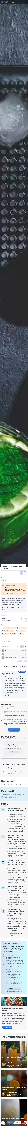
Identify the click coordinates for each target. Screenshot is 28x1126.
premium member (13, 950)
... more (17, 604)
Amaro (6, 650)
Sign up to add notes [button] (15, 768)
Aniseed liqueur (9, 654)
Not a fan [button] (23, 666)
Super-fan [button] (14, 666)
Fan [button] (6, 666)
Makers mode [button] (15, 729)
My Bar (9, 589)
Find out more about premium (13, 991)
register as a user (5, 796)
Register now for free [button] (14, 988)
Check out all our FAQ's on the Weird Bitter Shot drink (13, 609)
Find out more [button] (14, 752)
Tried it (18, 1122)
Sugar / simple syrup (10, 657)
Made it (11, 1122)
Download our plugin (7, 1013)
